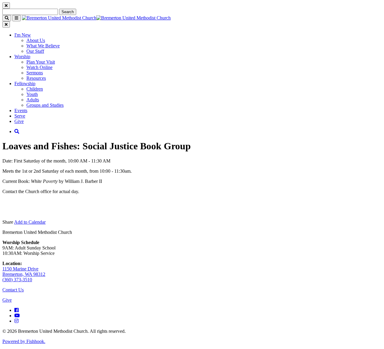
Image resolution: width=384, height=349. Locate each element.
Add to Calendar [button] (30, 222)
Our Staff (35, 51)
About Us (35, 40)
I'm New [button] (22, 34)
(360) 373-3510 (17, 279)
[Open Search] (16, 131)
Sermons (34, 72)
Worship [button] (22, 56)
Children (34, 88)
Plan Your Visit (40, 61)
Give (19, 121)
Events (20, 110)
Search (68, 12)
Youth (32, 94)
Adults (32, 99)
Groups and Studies (45, 105)
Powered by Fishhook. (23, 341)
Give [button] (7, 300)
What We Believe (43, 45)
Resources (36, 78)
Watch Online (39, 67)
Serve (19, 115)
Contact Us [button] (13, 289)
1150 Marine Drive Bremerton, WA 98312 (23, 271)
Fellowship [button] (24, 83)
